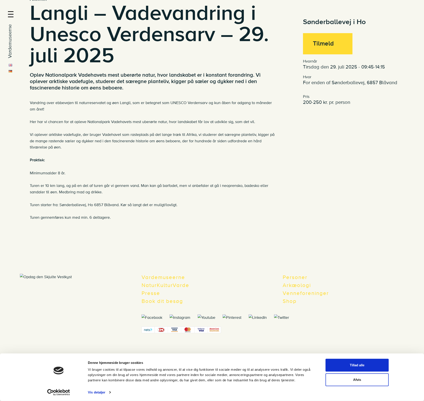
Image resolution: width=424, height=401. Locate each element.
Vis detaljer (96, 392)
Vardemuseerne (163, 277)
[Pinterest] (235, 317)
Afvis (357, 379)
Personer (295, 277)
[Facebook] (155, 317)
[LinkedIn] (261, 317)
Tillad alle (357, 365)
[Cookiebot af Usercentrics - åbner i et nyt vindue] (58, 392)
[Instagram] (183, 317)
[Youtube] (209, 317)
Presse (151, 293)
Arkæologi (297, 285)
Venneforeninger (306, 293)
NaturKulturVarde (165, 285)
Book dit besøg (162, 301)
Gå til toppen (417, 267)
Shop (290, 301)
